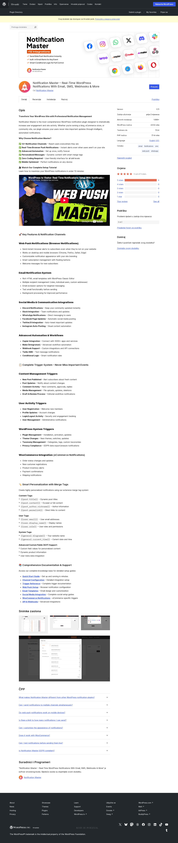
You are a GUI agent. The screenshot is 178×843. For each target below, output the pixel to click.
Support (77, 807)
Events (109, 807)
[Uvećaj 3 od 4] (107, 619)
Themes (45, 807)
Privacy (13, 814)
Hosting (13, 810)
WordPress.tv (80, 814)
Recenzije (36, 99)
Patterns (45, 814)
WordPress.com (146, 803)
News (12, 807)
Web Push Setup (30, 587)
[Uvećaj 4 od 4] (107, 639)
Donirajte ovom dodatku (128, 248)
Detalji (24, 99)
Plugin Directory (16, 12)
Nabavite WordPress (164, 4)
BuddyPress (144, 814)
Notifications (148, 146)
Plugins (45, 810)
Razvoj (64, 99)
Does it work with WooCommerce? (34, 735)
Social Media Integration (34, 594)
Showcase (46, 803)
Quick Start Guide (31, 576)
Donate (110, 810)
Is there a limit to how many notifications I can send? (42, 720)
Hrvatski (36, 828)
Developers (79, 810)
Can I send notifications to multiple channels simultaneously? (46, 705)
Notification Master (44, 90)
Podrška (155, 99)
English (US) (154, 140)
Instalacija (51, 99)
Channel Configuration (33, 580)
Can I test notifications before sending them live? (41, 743)
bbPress (143, 810)
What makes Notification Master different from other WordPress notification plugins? (57, 697)
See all (156, 201)
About (12, 803)
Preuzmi (154, 87)
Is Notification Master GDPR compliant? (37, 751)
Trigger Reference (31, 583)
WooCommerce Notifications (36, 598)
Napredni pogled (124, 158)
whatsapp (154, 151)
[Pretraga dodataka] (35, 27)
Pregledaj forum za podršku (129, 228)
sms (156, 146)
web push (145, 151)
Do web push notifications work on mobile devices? (42, 712)
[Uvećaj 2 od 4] (75, 619)
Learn (76, 803)
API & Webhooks (30, 601)
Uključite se (111, 803)
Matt (141, 807)
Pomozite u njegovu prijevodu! (107, 19)
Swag (109, 814)
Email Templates (30, 591)
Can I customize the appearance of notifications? (41, 728)
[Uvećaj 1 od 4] (44, 619)
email (140, 146)
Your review (122, 201)
